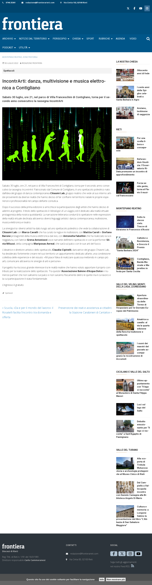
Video (133, 38)
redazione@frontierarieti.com (40, 2)
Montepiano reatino (12, 57)
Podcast (7, 47)
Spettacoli (9, 293)
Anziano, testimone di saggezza (143, 111)
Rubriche (104, 38)
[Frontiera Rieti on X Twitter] (128, 8)
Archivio (7, 38)
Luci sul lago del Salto (141, 407)
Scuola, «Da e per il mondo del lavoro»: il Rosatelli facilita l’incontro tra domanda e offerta (27, 312)
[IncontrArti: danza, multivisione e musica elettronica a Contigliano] (57, 143)
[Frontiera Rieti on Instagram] (147, 8)
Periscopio (59, 38)
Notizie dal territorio (33, 38)
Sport (90, 38)
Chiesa (76, 38)
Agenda (120, 38)
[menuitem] (8, 38)
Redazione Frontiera (32, 63)
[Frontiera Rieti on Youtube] (140, 8)
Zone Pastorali (30, 57)
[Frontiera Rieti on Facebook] (134, 8)
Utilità (23, 47)
